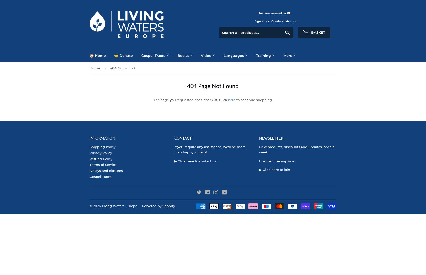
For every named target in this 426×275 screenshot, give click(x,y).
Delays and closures (106, 171)
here (231, 100)
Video (206, 55)
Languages (234, 55)
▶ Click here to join (274, 170)
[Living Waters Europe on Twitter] (198, 193)
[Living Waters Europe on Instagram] (215, 193)
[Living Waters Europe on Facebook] (207, 193)
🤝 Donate (123, 55)
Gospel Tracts (153, 55)
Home (95, 68)
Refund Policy (101, 159)
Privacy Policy (101, 153)
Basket (317, 32)
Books (184, 55)
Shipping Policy (102, 147)
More (288, 55)
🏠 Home (98, 55)
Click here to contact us (197, 161)
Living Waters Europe (119, 206)
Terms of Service (103, 165)
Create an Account (285, 21)
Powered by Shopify (158, 206)
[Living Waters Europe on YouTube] (224, 193)
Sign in (260, 21)
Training (264, 55)
